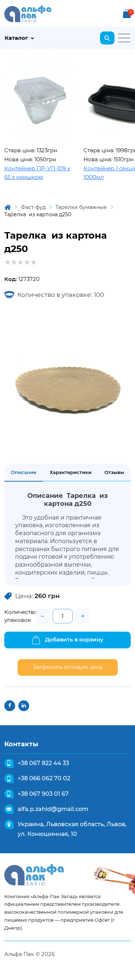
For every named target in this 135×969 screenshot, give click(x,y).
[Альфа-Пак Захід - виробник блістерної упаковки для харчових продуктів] (27, 13)
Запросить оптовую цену (68, 666)
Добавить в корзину (73, 639)
